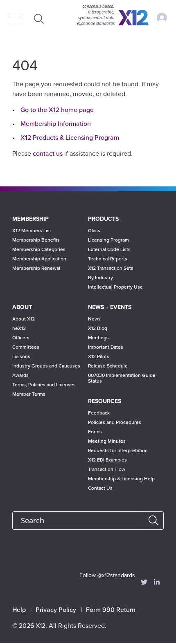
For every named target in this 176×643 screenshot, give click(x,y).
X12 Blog (97, 328)
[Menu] (16, 19)
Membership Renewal (36, 268)
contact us (48, 154)
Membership (30, 218)
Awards (20, 375)
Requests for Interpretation (118, 450)
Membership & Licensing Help (121, 479)
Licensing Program (108, 240)
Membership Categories (38, 249)
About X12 (23, 319)
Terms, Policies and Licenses (44, 385)
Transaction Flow (106, 469)
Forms (95, 432)
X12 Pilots (98, 356)
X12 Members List (31, 230)
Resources (104, 401)
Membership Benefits (36, 240)
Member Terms (28, 394)
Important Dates (105, 347)
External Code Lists (109, 249)
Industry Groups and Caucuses (46, 366)
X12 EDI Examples (107, 460)
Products (103, 218)
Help (19, 610)
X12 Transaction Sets (110, 268)
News (94, 319)
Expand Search (39, 18)
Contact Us (100, 488)
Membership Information (55, 124)
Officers (20, 338)
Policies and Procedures (114, 422)
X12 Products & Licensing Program (69, 138)
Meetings (98, 338)
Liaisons (21, 356)
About (22, 307)
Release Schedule (108, 366)
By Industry (100, 277)
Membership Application (39, 259)
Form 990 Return (110, 610)
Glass (94, 230)
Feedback (99, 413)
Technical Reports (107, 259)
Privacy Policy (56, 610)
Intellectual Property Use (115, 287)
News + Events (109, 307)
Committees (25, 347)
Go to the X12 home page (57, 110)
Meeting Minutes (107, 441)
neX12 (19, 328)
